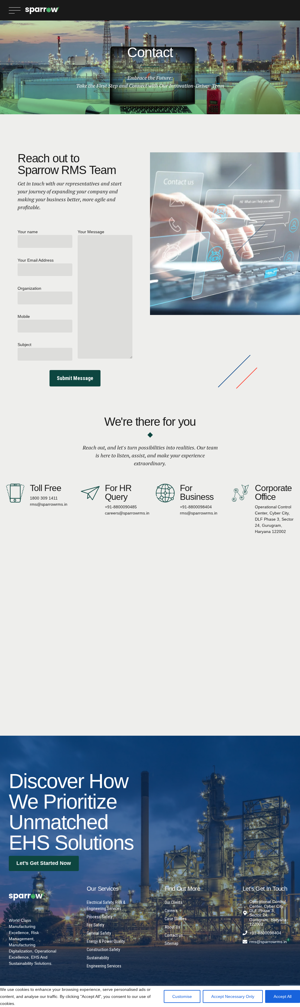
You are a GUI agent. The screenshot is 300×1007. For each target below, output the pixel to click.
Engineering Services (104, 966)
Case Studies (176, 918)
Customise (182, 996)
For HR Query (118, 492)
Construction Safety (103, 949)
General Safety (99, 933)
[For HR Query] (90, 493)
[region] (150, 994)
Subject (24, 344)
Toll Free (46, 488)
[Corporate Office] (240, 493)
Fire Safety (95, 925)
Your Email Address (36, 260)
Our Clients (174, 902)
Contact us (174, 935)
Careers (171, 910)
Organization (29, 288)
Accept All (283, 996)
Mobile (24, 316)
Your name (28, 231)
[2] (26, 896)
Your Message (91, 231)
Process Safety (99, 916)
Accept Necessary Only (232, 996)
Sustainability (98, 957)
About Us (172, 927)
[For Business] (165, 493)
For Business (197, 492)
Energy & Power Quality (106, 941)
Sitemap (171, 943)
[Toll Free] (15, 493)
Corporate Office (273, 492)
